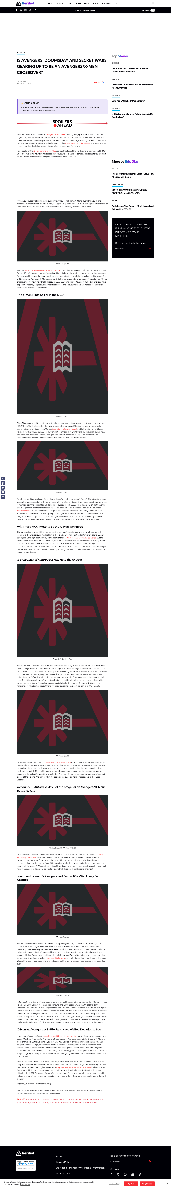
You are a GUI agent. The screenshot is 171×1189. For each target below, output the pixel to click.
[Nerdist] (25, 3)
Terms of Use (63, 1173)
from (81, 538)
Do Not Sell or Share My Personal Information (80, 1167)
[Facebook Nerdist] (17, 10)
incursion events (24, 511)
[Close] (167, 1183)
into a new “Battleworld (55, 958)
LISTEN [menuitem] (78, 3)
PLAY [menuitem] (69, 3)
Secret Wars (82, 1102)
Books (115, 63)
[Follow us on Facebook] (111, 1175)
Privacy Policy (63, 1162)
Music (115, 201)
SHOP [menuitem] (86, 3)
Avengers (31, 1099)
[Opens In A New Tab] (25, 1163)
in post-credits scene (56, 762)
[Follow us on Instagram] (125, 1175)
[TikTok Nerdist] (35, 10)
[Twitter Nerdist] (21, 10)
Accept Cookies (147, 1184)
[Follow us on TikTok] (140, 1175)
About (59, 1156)
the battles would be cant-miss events (59, 1036)
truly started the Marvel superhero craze (73, 1067)
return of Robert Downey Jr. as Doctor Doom (43, 270)
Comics (21, 52)
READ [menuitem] (50, 3)
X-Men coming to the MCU (45, 151)
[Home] (25, 1155)
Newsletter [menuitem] (89, 10)
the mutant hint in (64, 429)
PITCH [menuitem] (95, 3)
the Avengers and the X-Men (77, 143)
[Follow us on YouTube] (132, 1175)
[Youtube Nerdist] (30, 10)
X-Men (93, 1102)
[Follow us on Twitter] (117, 1175)
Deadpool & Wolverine (55, 135)
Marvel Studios (39, 1102)
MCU (51, 1102)
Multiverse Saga (64, 1102)
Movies (115, 168)
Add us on (96, 82)
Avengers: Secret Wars (76, 1099)
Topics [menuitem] (77, 10)
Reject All (131, 1184)
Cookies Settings (114, 1184)
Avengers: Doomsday (50, 1099)
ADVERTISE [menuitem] (107, 3)
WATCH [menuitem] (60, 3)
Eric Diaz (22, 81)
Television (117, 184)
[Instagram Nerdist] (25, 10)
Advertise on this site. (26, 1168)
